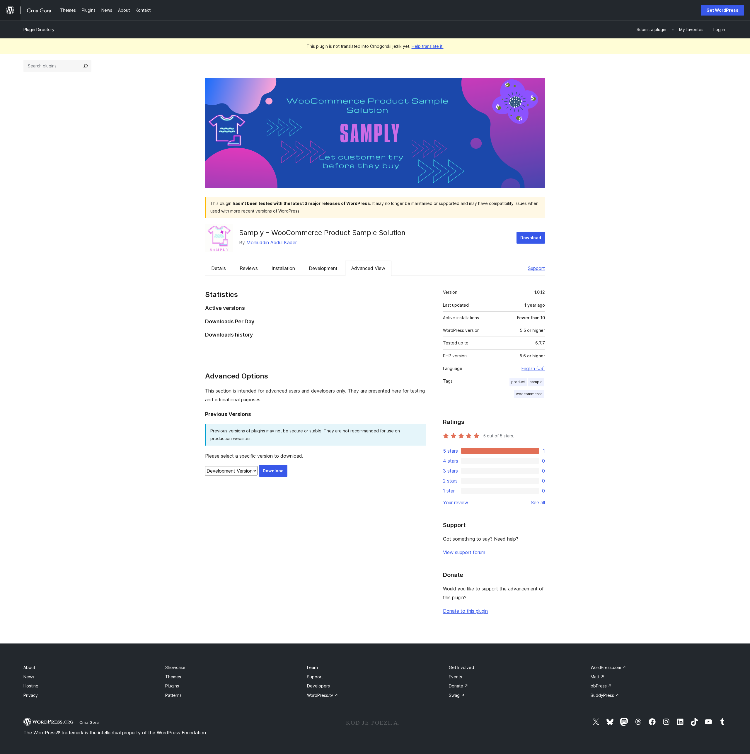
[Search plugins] (85, 66)
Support (536, 268)
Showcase (175, 667)
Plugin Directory (38, 29)
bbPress (601, 685)
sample (536, 382)
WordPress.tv (322, 695)
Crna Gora (89, 722)
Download (530, 237)
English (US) (533, 368)
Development (323, 268)
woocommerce (529, 394)
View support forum (464, 552)
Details (218, 268)
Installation (283, 268)
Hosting (30, 685)
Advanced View (368, 268)
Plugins (172, 685)
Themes (173, 676)
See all (538, 502)
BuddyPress (605, 695)
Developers (318, 685)
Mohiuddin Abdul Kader (271, 242)
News (28, 676)
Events (455, 676)
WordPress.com (608, 667)
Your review (455, 502)
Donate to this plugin (465, 611)
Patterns (173, 695)
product (518, 382)
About (29, 667)
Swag (457, 695)
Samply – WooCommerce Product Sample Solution (322, 232)
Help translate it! (428, 46)
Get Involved (461, 667)
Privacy (30, 695)
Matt (597, 676)
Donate (458, 685)
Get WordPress (722, 10)
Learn (312, 667)
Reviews (249, 268)
